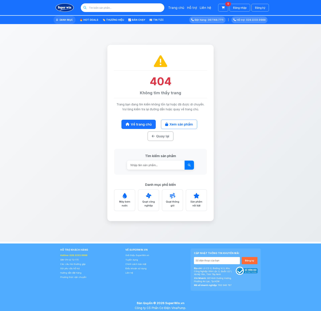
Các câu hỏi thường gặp (73, 264)
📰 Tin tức (156, 19)
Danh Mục (66, 19)
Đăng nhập (240, 7)
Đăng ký (260, 7)
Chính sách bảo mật (135, 264)
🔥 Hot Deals (89, 19)
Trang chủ (176, 8)
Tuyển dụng (131, 259)
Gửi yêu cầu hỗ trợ (70, 268)
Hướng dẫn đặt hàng (70, 272)
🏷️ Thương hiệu (113, 19)
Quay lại (162, 136)
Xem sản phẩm (181, 124)
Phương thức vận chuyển (73, 277)
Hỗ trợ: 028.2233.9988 (250, 19)
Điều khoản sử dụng (135, 268)
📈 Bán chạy (136, 19)
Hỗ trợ (192, 8)
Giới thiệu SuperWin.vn (137, 255)
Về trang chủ (141, 124)
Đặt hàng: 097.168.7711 (209, 19)
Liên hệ (205, 8)
